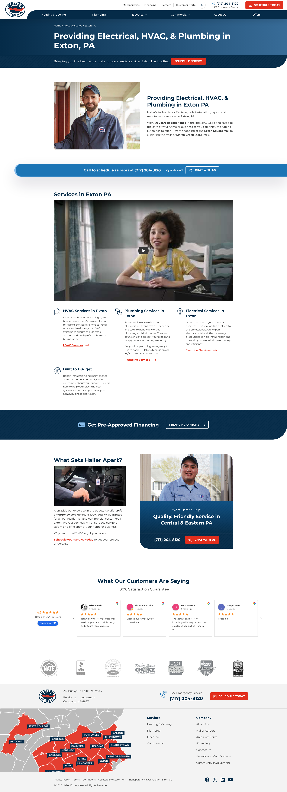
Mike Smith (95, 605)
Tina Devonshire (144, 605)
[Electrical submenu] (146, 14)
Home (57, 25)
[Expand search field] (202, 5)
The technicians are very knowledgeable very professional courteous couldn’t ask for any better (189, 624)
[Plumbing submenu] (107, 14)
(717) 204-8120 (167, 540)
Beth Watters (188, 605)
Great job (223, 618)
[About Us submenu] (227, 14)
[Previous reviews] (74, 618)
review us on (46, 623)
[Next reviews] (261, 618)
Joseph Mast (233, 605)
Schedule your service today (73, 539)
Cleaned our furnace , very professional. (140, 620)
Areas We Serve (73, 25)
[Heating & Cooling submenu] (67, 14)
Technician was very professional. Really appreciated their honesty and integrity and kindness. (98, 622)
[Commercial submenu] (189, 14)
